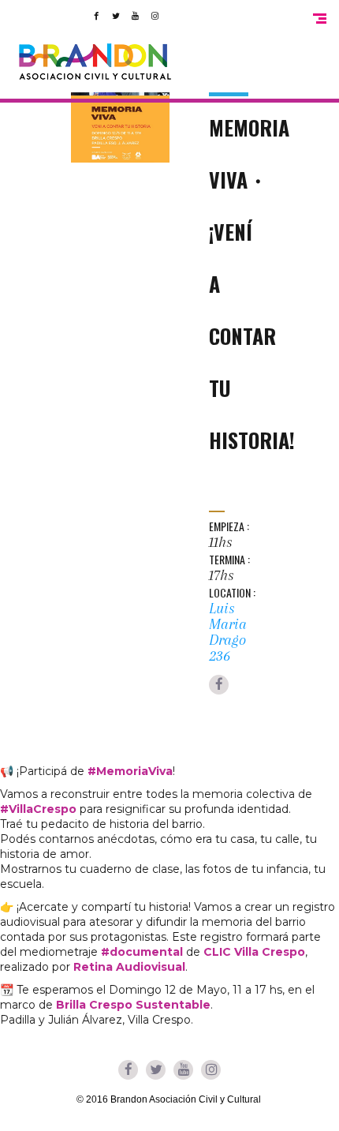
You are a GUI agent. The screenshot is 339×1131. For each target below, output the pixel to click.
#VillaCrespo (38, 809)
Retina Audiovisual (129, 967)
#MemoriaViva (130, 771)
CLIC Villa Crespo (254, 952)
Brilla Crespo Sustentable (133, 1005)
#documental (142, 952)
